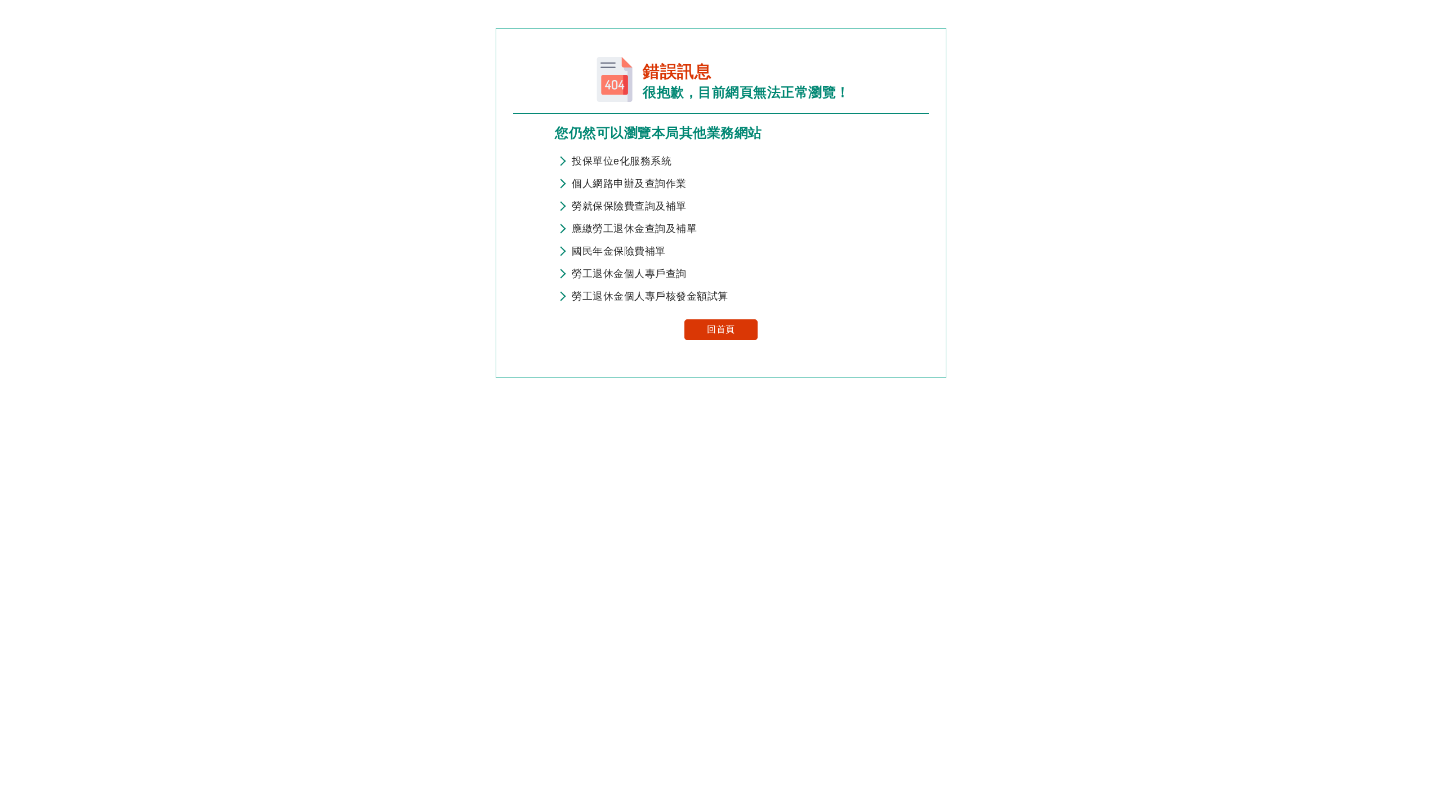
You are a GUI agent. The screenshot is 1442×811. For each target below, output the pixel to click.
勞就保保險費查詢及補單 (629, 206)
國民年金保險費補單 (619, 251)
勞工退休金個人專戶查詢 (629, 273)
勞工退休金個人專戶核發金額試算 (650, 296)
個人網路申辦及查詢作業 (629, 183)
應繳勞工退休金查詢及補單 (634, 228)
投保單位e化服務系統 (621, 161)
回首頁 (721, 329)
